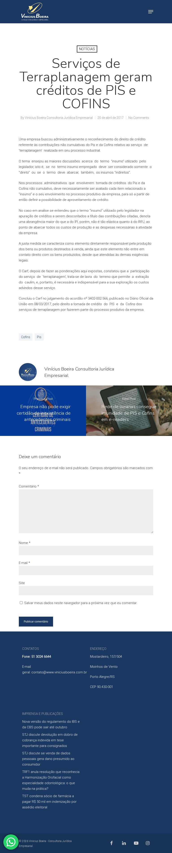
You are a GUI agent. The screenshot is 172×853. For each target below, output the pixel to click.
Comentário (29, 486)
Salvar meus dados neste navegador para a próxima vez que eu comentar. (80, 603)
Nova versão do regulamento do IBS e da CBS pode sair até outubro (51, 724)
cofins (25, 337)
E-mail (24, 563)
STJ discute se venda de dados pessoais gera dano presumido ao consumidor (48, 758)
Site (22, 583)
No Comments (138, 118)
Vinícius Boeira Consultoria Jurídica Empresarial (59, 118)
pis (39, 337)
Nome (24, 543)
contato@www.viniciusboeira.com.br (59, 672)
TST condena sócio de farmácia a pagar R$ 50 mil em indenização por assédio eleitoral (49, 801)
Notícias (87, 49)
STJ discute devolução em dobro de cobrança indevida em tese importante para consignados (50, 740)
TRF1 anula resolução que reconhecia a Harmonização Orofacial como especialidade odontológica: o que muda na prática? (51, 780)
